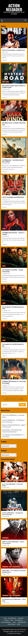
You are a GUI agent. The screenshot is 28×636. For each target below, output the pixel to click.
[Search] (25, 20)
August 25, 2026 (6, 602)
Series (16, 46)
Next (22, 399)
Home (5, 618)
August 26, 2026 (6, 574)
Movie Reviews (9, 480)
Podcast (6, 620)
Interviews (20, 618)
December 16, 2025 (6, 163)
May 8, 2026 (5, 52)
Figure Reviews (22, 622)
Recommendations (9, 46)
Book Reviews (18, 620)
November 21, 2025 (6, 199)
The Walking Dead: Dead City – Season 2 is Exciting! (13, 233)
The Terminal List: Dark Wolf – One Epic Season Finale (12, 270)
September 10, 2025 (6, 347)
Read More (4, 60)
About (18, 624)
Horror (4, 156)
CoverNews (10, 633)
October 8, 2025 (6, 236)
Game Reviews (11, 624)
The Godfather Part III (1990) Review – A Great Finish (13, 435)
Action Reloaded (14, 7)
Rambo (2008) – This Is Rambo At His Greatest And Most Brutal (12, 430)
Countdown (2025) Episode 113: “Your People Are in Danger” (14, 382)
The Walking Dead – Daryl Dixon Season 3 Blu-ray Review (13, 161)
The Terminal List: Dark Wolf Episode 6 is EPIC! (13, 308)
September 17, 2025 (6, 310)
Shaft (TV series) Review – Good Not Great (13, 50)
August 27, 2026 (6, 545)
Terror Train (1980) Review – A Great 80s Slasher (13, 416)
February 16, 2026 (6, 89)
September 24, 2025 (6, 273)
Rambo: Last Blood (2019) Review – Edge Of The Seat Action (14, 426)
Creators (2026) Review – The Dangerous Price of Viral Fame (13, 421)
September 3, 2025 (6, 385)
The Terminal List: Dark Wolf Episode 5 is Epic (13, 345)
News (4, 46)
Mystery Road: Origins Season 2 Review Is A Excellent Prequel (13, 86)
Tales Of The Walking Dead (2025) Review (13, 197)
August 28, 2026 (6, 487)
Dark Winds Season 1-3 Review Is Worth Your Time (14, 123)
